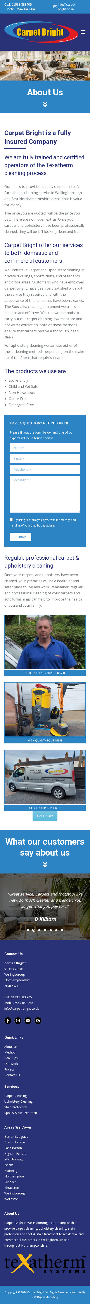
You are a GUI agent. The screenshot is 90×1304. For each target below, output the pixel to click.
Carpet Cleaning (15, 1096)
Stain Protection (15, 1107)
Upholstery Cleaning (18, 1101)
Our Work (11, 1064)
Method (10, 1052)
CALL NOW (45, 816)
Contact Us (12, 1075)
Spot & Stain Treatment (21, 1113)
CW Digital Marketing (45, 1297)
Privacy (9, 1069)
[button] (28, 930)
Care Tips (11, 1058)
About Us (10, 1047)
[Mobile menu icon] (83, 32)
